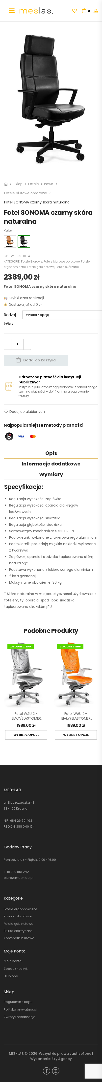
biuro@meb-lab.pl (18, 877)
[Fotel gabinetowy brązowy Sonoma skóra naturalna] (10, 241)
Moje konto (13, 961)
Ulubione (11, 976)
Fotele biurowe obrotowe (25, 193)
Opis (51, 453)
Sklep (18, 183)
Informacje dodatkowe (51, 463)
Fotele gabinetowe (40, 267)
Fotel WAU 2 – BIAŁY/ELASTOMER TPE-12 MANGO (76, 716)
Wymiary (51, 474)
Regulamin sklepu (18, 1001)
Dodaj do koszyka (39, 360)
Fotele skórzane (67, 267)
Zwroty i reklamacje (19, 1017)
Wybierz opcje (26, 734)
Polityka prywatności (20, 1009)
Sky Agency (61, 1058)
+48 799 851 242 (16, 871)
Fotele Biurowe (40, 183)
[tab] (51, 453)
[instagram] (55, 1071)
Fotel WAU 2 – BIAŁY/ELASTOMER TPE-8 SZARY (26, 716)
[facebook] (46, 1071)
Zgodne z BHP (20, 646)
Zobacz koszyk (16, 968)
